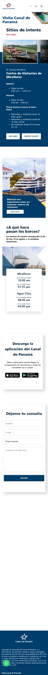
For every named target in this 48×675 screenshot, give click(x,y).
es (36, 6)
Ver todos (11, 34)
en (31, 6)
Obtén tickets (31, 136)
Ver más (13, 136)
